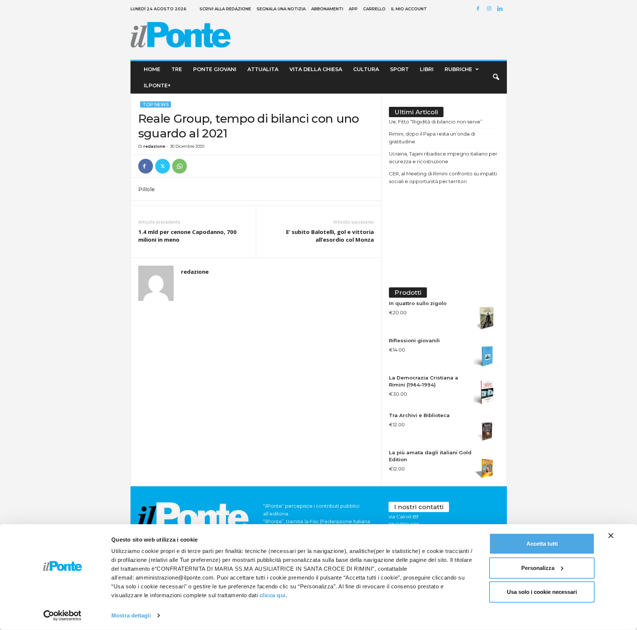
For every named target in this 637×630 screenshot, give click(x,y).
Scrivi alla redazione (225, 8)
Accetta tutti (542, 543)
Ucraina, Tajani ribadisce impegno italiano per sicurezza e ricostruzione (443, 157)
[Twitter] (162, 166)
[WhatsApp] (179, 166)
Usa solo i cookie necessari (542, 592)
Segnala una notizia (281, 8)
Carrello (374, 8)
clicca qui (273, 595)
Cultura (366, 69)
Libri (427, 69)
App (353, 8)
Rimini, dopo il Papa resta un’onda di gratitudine (432, 137)
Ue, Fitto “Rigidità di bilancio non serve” (435, 122)
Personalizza (537, 567)
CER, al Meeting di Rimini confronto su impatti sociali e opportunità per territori (443, 177)
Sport (399, 69)
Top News (155, 104)
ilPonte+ (157, 85)
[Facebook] (479, 9)
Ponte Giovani (214, 69)
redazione (154, 146)
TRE (176, 69)
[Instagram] (490, 9)
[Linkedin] (501, 9)
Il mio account (409, 8)
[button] (496, 77)
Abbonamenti (327, 8)
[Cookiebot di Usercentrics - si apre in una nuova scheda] (62, 615)
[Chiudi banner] (610, 535)
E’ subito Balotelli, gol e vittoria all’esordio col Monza (330, 235)
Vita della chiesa (315, 69)
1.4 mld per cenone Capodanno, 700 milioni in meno (187, 235)
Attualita (262, 69)
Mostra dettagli (131, 615)
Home (152, 69)
